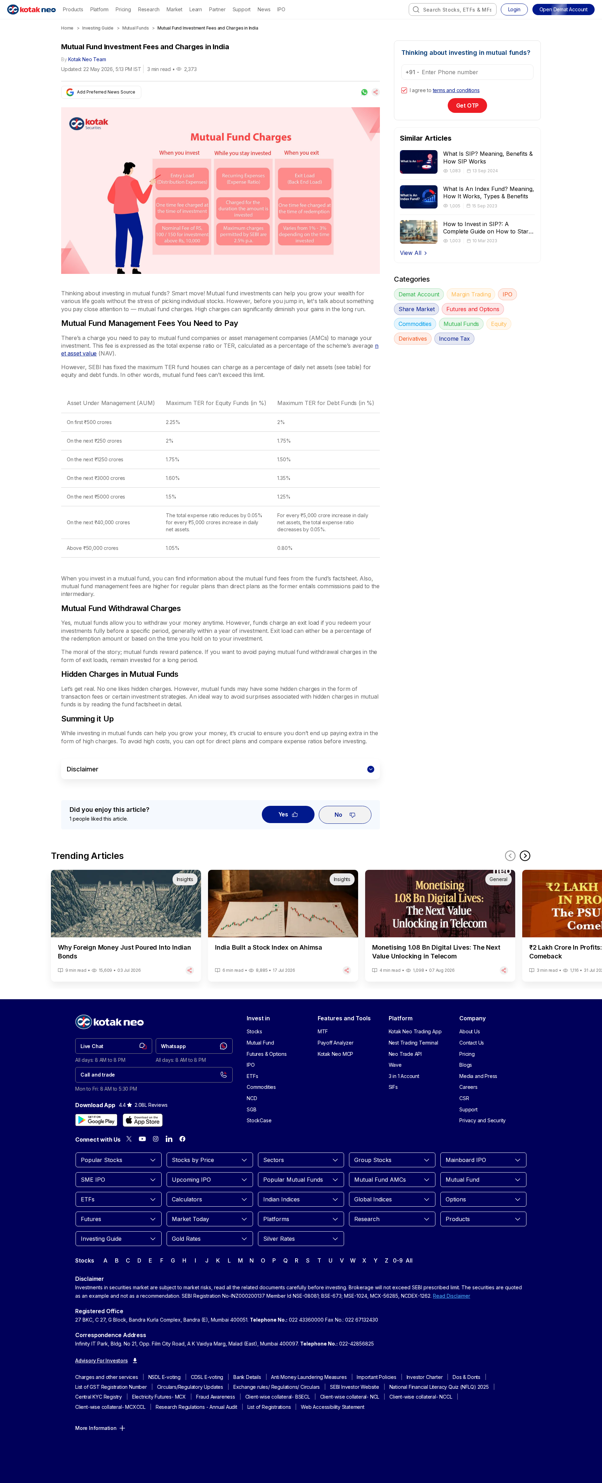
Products (73, 9)
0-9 (397, 1260)
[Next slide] (525, 855)
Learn (195, 9)
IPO (281, 9)
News (264, 9)
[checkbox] (404, 90)
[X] (128, 1138)
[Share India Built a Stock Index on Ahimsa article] (347, 970)
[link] (113, 1046)
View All (410, 252)
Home (67, 28)
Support (242, 9)
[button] (563, 9)
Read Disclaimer (451, 1296)
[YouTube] (142, 1138)
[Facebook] (182, 1138)
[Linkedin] (169, 1138)
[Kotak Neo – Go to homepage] (31, 9)
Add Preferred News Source (106, 92)
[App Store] (143, 1120)
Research (149, 9)
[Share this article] (375, 92)
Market (174, 9)
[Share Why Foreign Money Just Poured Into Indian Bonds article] (190, 970)
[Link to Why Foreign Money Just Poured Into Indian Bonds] (126, 926)
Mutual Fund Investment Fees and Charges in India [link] (207, 28)
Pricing (123, 9)
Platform (99, 9)
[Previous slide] (510, 855)
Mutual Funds (135, 28)
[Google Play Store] (96, 1120)
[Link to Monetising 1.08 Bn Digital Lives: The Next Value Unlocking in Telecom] (440, 926)
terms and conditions (456, 90)
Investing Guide (98, 28)
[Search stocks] (416, 9)
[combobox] (453, 9)
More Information (96, 1428)
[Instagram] (155, 1138)
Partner (217, 9)
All (409, 1260)
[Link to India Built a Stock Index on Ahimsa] (283, 926)
